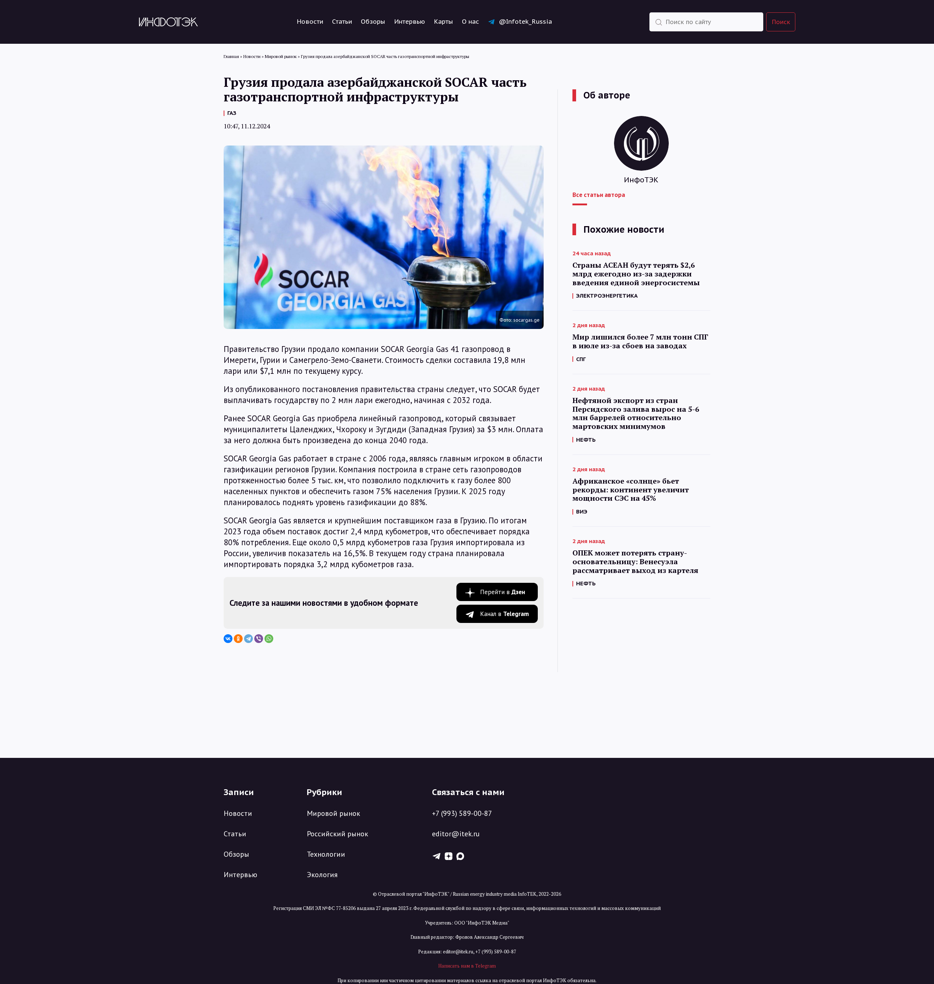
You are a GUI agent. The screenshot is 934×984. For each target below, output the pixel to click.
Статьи (342, 22)
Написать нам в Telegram (467, 965)
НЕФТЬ (586, 439)
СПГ (581, 359)
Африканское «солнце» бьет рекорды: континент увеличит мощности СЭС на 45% (630, 490)
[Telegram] (248, 638)
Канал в (504, 614)
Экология (322, 874)
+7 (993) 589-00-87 (462, 813)
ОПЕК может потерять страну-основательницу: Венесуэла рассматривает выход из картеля (635, 561)
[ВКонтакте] (228, 638)
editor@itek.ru (456, 833)
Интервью (409, 22)
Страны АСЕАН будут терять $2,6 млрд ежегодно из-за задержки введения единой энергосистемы (636, 274)
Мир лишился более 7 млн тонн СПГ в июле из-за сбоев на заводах (640, 341)
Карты (443, 22)
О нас (470, 22)
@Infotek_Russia (525, 22)
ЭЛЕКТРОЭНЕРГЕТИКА (607, 295)
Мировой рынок (333, 813)
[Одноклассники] (238, 638)
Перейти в (502, 592)
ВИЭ (581, 511)
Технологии (326, 854)
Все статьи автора (598, 194)
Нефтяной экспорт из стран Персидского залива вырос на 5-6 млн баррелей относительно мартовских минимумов (635, 413)
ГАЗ (231, 112)
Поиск (781, 22)
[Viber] (258, 638)
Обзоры (373, 22)
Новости (310, 22)
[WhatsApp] (269, 638)
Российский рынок (337, 833)
